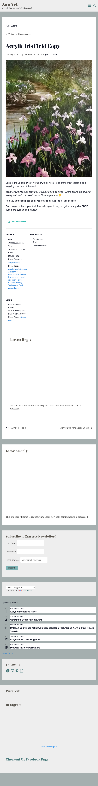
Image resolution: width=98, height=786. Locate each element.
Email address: (13, 560)
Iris (9, 277)
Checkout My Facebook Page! (28, 759)
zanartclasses (13, 288)
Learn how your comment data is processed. (66, 517)
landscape (16, 277)
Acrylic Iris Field (18, 427)
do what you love (15, 273)
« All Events (11, 25)
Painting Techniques (15, 283)
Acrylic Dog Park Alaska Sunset (75, 427)
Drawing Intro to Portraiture (25, 647)
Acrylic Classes (21, 269)
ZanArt (10, 4)
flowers (23, 274)
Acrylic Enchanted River (23, 611)
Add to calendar (19, 221)
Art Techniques (14, 271)
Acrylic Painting (14, 262)
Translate (27, 590)
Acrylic (11, 269)
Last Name (11, 551)
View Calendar (8, 653)
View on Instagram (49, 747)
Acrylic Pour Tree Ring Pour (25, 639)
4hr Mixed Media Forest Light (26, 619)
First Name (11, 543)
